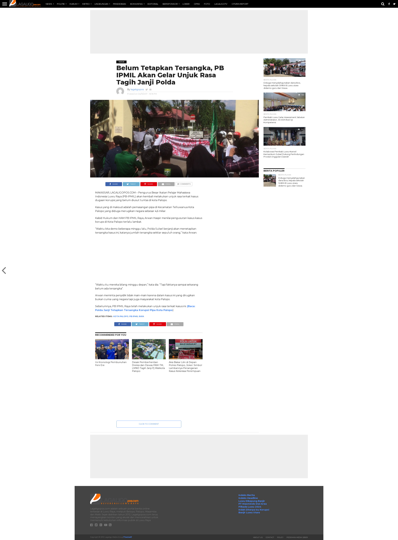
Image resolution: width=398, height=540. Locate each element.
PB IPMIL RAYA (136, 316)
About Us (258, 537)
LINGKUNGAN (101, 4)
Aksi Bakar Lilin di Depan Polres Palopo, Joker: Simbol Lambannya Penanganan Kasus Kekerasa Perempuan (185, 366)
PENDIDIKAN (119, 4)
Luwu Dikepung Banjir (251, 501)
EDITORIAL (153, 4)
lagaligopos (137, 89)
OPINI (197, 4)
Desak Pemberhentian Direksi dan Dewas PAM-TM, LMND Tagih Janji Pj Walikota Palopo (148, 366)
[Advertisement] (199, 32)
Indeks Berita (246, 495)
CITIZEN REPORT (240, 4)
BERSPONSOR (170, 4)
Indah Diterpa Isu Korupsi (253, 509)
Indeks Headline (248, 498)
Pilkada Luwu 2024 (249, 506)
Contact (270, 537)
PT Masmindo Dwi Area (252, 503)
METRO (86, 4)
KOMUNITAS (136, 4)
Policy (280, 537)
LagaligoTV (220, 4)
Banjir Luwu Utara (249, 512)
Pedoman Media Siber (297, 537)
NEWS (49, 4)
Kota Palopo (120, 316)
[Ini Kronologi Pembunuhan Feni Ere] (112, 358)
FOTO (207, 4)
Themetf (127, 537)
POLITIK (61, 4)
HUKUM (73, 4)
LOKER (186, 4)
